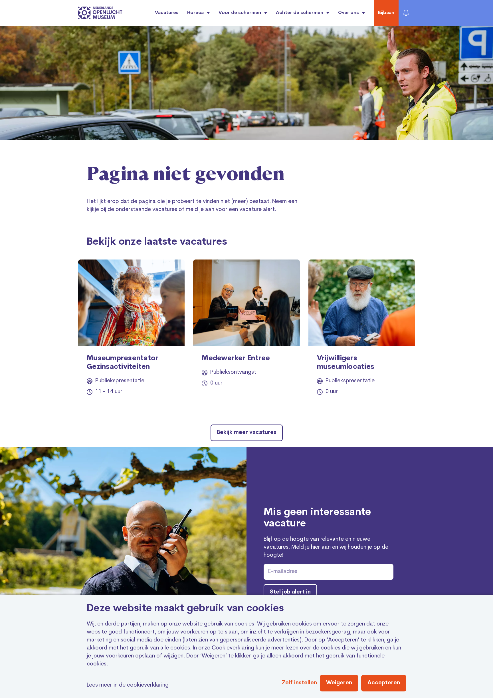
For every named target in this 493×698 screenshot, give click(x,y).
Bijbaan (386, 13)
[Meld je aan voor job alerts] (406, 13)
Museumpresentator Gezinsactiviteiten (122, 363)
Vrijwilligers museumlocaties (346, 363)
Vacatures (167, 13)
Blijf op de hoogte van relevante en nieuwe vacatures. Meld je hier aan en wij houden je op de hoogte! (326, 547)
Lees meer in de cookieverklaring (128, 685)
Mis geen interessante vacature (317, 518)
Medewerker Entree (236, 358)
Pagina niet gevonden (185, 174)
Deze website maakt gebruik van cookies (185, 609)
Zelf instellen (299, 683)
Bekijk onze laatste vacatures (157, 242)
